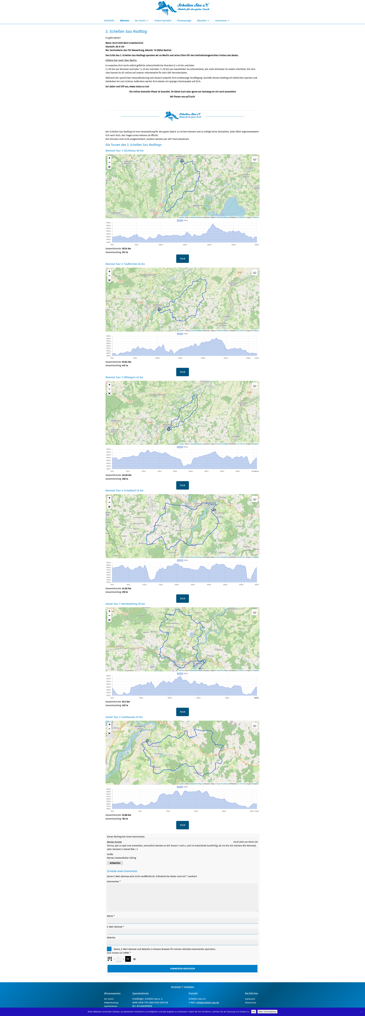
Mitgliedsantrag (111, 1002)
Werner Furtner (114, 842)
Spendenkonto (110, 1006)
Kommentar (114, 881)
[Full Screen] (109, 167)
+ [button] (109, 158)
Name (111, 916)
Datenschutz (250, 1002)
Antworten (115, 863)
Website (111, 937)
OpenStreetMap (195, 217)
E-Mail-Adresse (115, 926)
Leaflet (181, 217)
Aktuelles (202, 20)
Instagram (189, 987)
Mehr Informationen (267, 1011)
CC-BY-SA (241, 217)
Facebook (176, 987)
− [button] (109, 162)
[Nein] (361, 1011)
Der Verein (140, 20)
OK (253, 1011)
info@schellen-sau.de (207, 1002)
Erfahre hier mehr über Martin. (121, 60)
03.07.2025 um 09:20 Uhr (245, 842)
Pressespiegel (184, 20)
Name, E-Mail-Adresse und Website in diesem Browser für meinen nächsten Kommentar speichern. (165, 949)
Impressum (221, 20)
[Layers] (255, 159)
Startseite (109, 20)
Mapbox (256, 217)
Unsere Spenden (162, 20)
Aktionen (124, 20)
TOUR (182, 258)
